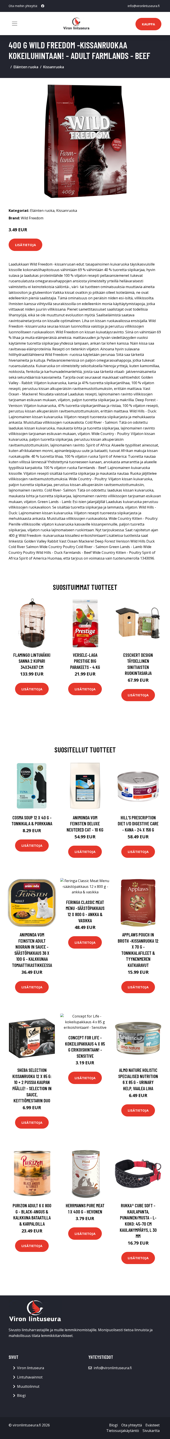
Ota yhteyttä (131, 1425)
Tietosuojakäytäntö (122, 1430)
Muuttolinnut (28, 1386)
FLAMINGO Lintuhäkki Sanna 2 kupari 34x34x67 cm (31, 661)
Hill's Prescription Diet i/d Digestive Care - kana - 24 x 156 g (138, 823)
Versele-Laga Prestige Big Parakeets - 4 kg (85, 661)
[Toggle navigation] (15, 23)
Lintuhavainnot (29, 1377)
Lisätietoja (25, 245)
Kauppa (148, 24)
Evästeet (152, 1425)
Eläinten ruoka (26, 67)
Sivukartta (151, 1430)
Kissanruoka (53, 67)
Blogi (21, 1395)
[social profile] (42, 6)
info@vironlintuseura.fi (144, 6)
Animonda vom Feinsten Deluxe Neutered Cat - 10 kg (85, 823)
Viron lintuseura (30, 1367)
